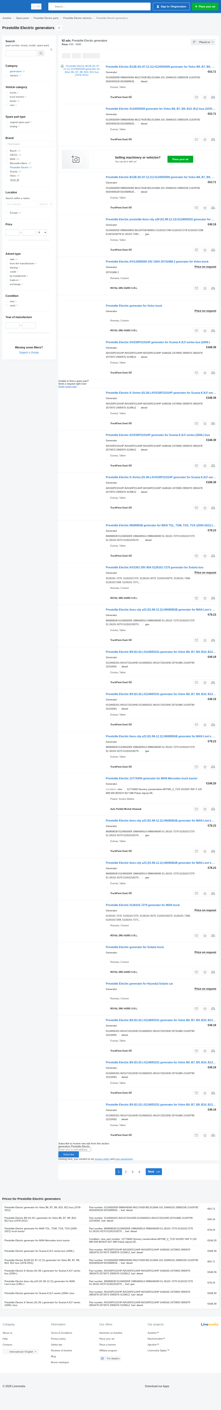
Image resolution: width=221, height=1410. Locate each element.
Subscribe (68, 1154)
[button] (205, 97)
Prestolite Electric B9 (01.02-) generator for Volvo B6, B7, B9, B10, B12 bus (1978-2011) (40, 1219)
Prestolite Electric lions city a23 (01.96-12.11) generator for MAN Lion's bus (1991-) (39, 1282)
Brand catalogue (60, 1362)
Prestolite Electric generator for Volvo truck (134, 305)
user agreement (124, 1158)
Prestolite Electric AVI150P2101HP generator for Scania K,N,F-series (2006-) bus (158, 435)
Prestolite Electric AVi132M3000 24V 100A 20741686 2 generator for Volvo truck (157, 261)
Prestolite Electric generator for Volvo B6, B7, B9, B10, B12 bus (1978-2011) (42, 1208)
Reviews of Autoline (61, 1350)
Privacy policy (58, 1338)
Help (5, 1338)
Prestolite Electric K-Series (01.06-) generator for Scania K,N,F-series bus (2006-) (42, 1272)
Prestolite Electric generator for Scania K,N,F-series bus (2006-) (39, 1251)
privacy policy (102, 1158)
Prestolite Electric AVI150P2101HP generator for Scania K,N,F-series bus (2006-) (158, 342)
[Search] (52, 6)
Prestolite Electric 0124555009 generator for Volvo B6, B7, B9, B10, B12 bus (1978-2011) (163, 108)
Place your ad (180, 159)
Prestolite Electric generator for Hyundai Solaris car (139, 983)
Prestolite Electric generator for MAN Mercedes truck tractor (37, 1240)
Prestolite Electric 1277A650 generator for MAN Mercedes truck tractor (152, 778)
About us (7, 1332)
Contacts (7, 1344)
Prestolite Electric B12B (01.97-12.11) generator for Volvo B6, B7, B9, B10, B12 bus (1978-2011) (42, 1261)
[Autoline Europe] (15, 6)
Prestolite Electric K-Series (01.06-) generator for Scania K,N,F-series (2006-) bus (42, 1304)
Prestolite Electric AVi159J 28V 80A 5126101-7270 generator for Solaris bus (154, 567)
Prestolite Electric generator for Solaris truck (135, 947)
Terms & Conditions (61, 1332)
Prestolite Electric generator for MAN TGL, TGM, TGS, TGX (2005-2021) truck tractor (41, 1230)
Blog (53, 1356)
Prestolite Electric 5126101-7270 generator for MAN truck (143, 905)
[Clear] (51, 49)
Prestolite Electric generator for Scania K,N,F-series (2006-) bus (39, 1293)
